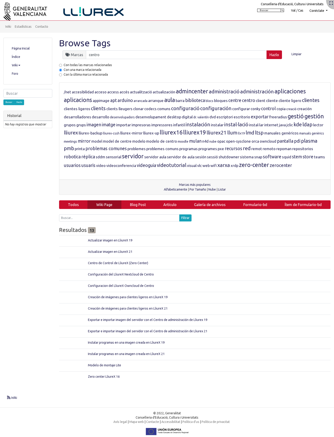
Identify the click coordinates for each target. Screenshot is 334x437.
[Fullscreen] (331, 3)
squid (286, 157)
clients (98, 108)
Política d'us (190, 422)
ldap (307, 124)
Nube (212, 189)
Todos (73, 205)
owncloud (268, 141)
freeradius (278, 117)
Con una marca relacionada (82, 70)
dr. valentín (201, 117)
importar (123, 125)
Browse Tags (85, 43)
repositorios (302, 148)
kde (298, 124)
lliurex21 (217, 132)
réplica (88, 156)
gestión (314, 116)
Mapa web (136, 422)
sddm (100, 157)
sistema (247, 157)
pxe (221, 148)
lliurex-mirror (131, 133)
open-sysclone (238, 141)
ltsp (259, 132)
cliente (272, 100)
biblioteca (195, 100)
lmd (250, 132)
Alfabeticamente (175, 189)
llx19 (241, 133)
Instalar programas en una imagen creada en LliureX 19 (126, 342)
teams (319, 157)
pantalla (285, 141)
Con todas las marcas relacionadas (88, 65)
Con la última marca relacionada (86, 74)
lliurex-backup (90, 133)
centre (234, 100)
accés (124, 92)
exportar (260, 116)
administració (224, 91)
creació (291, 109)
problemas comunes (106, 148)
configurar (241, 109)
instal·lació (236, 124)
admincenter (192, 91)
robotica (72, 156)
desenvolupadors (122, 117)
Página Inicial (21, 48)
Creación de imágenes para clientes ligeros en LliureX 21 (128, 308)
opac (221, 141)
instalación (198, 124)
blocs (209, 101)
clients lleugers (119, 109)
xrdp (234, 165)
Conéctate (317, 10)
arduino (125, 100)
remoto (269, 148)
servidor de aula (180, 157)
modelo (138, 141)
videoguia (146, 165)
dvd (212, 117)
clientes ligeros (77, 109)
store (308, 156)
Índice (16, 57)
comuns (163, 109)
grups (81, 125)
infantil (179, 125)
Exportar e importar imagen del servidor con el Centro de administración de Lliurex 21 (147, 331)
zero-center (254, 165)
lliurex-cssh (111, 133)
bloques (221, 100)
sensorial (113, 157)
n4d (205, 141)
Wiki (8, 26)
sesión (200, 157)
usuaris (88, 165)
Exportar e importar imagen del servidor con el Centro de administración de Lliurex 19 (147, 320)
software (272, 156)
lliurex (71, 132)
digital (187, 117)
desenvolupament (150, 117)
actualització (141, 92)
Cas (300, 10)
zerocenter (281, 165)
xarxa (223, 165)
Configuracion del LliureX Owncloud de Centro (121, 286)
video (101, 165)
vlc (199, 165)
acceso (101, 92)
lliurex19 (194, 132)
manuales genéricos (281, 133)
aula (169, 100)
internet (271, 125)
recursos (233, 148)
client (260, 100)
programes (207, 148)
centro (248, 100)
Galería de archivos (210, 205)
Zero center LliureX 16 (104, 376)
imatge (108, 124)
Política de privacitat (216, 422)
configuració (185, 108)
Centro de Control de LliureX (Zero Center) (118, 263)
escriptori (225, 117)
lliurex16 (171, 132)
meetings (70, 141)
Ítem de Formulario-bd (303, 205)
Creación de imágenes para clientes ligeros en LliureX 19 (128, 297)
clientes (310, 100)
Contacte (152, 422)
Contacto (41, 26)
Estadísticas (23, 26)
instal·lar (256, 125)
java (282, 125)
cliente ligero (290, 100)
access (113, 92)
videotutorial (171, 165)
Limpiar (297, 54)
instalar (217, 125)
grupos (70, 125)
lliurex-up (151, 133)
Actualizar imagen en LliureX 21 (110, 251)
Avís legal (120, 422)
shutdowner (229, 157)
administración (257, 91)
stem (297, 156)
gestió (296, 116)
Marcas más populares (195, 184)
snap (258, 157)
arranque (156, 100)
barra (180, 100)
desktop (174, 117)
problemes (136, 148)
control (268, 108)
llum (232, 132)
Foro (15, 73)
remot (256, 148)
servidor (133, 156)
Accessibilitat (170, 422)
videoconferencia (121, 165)
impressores (161, 125)
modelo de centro (161, 141)
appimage (101, 100)
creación (304, 109)
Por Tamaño (197, 189)
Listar (222, 189)
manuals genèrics (311, 133)
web (206, 165)
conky (255, 109)
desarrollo (100, 117)
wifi (213, 165)
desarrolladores (77, 117)
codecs (150, 109)
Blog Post (138, 205)
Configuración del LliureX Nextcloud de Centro (121, 274)
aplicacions (78, 100)
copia (281, 109)
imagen (94, 124)
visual (192, 165)
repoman (284, 148)
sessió (212, 157)
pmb (69, 148)
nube (213, 141)
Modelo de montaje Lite (104, 365)
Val (293, 10)
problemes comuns (162, 148)
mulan (195, 141)
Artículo (170, 205)
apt (113, 100)
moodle (183, 141)
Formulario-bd (255, 205)
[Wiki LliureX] (69, 10)
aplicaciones (290, 91)
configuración (216, 108)
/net (67, 92)
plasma (309, 141)
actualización (164, 92)
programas (188, 148)
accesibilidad (83, 92)
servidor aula (155, 157)
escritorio (242, 117)
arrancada (140, 101)
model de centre (117, 141)
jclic (290, 125)
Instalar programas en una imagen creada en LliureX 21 (126, 354)
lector (318, 125)
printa (80, 148)
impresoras (141, 125)
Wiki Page (104, 205)
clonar (138, 109)
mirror (84, 141)
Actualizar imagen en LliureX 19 (110, 240)
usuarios (72, 165)
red (247, 148)
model (96, 141)
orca (255, 141)
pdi (297, 141)
